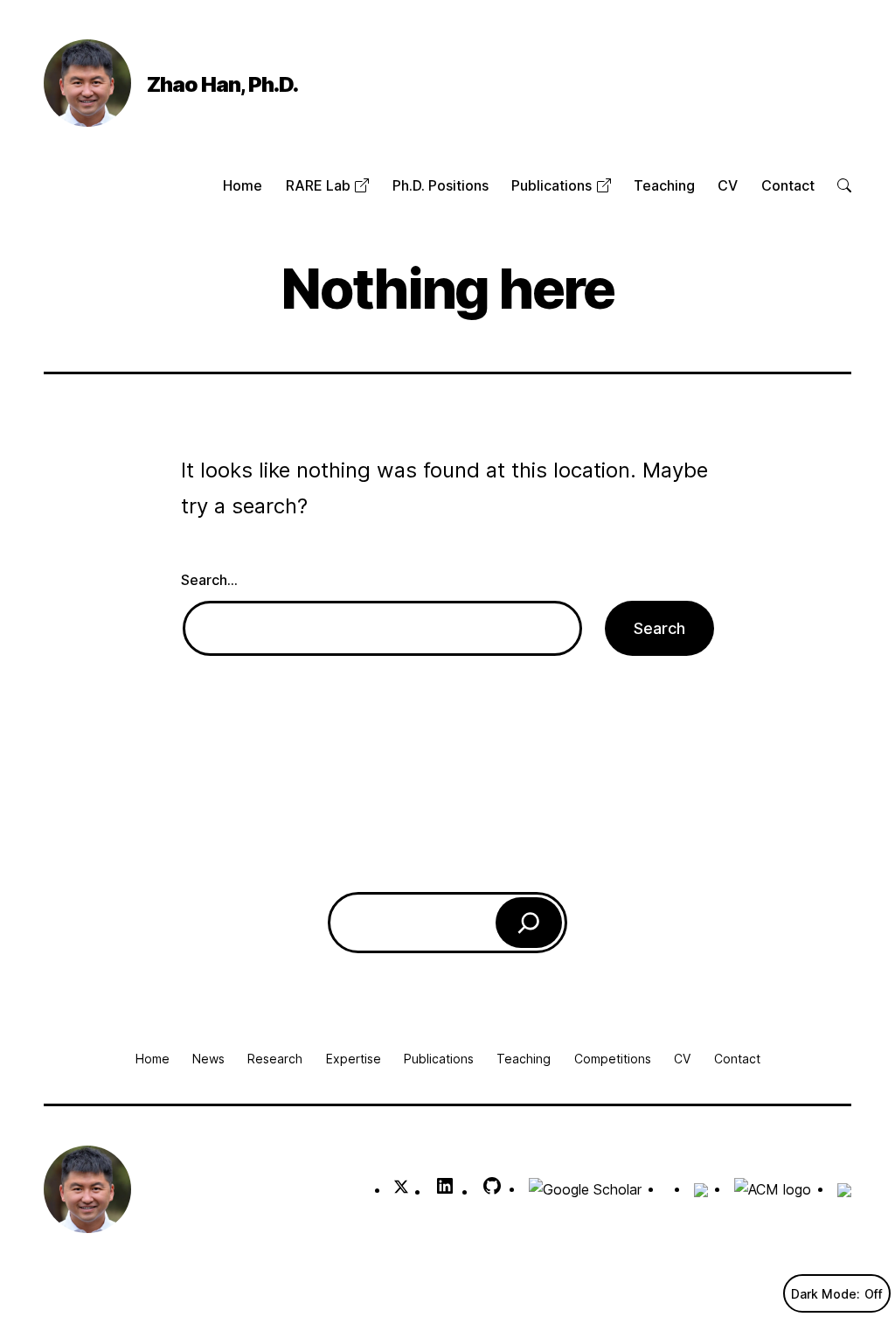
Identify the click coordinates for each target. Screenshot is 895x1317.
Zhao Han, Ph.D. (222, 84)
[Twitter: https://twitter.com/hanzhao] (401, 1189)
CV (728, 185)
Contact (788, 185)
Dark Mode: (825, 1293)
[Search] (529, 922)
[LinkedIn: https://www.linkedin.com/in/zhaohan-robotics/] (444, 1191)
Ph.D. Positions (440, 185)
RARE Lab (320, 185)
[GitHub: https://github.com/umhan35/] (492, 1191)
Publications (553, 185)
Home (242, 185)
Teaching (664, 185)
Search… (209, 580)
